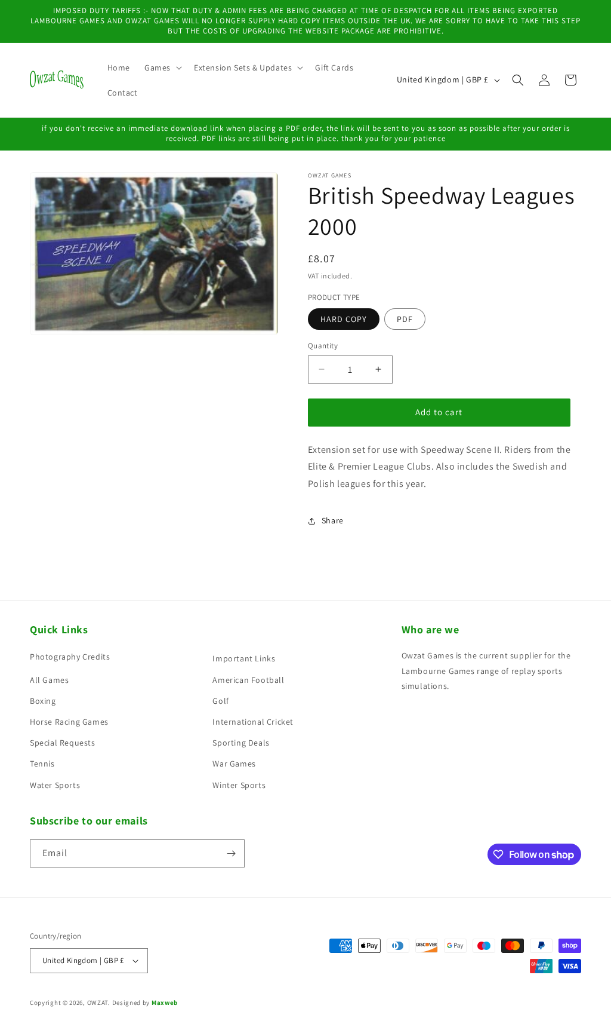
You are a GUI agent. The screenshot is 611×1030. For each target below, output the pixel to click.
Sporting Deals (240, 742)
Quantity (323, 346)
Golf (220, 700)
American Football (248, 680)
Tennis (42, 763)
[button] (162, 67)
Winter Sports (239, 785)
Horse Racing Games (69, 721)
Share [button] (333, 520)
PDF (405, 319)
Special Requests (62, 742)
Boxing (43, 700)
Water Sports (55, 785)
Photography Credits (70, 656)
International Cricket (253, 721)
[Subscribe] (231, 853)
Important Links (243, 658)
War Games (233, 763)
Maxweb (165, 1002)
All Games (49, 680)
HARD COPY (343, 319)
